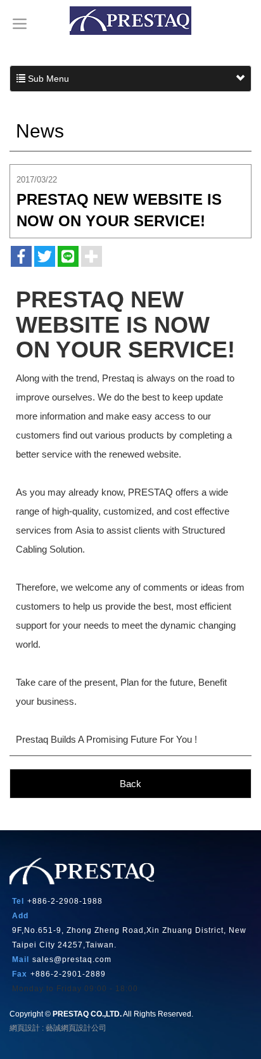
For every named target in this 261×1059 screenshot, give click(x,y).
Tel (18, 901)
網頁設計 (25, 1028)
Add (20, 915)
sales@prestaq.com (71, 959)
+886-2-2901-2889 (68, 974)
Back (130, 783)
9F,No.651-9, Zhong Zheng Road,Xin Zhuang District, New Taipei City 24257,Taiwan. (129, 937)
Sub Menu (47, 79)
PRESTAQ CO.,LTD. (130, 20)
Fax (19, 974)
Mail (20, 959)
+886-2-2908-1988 (65, 901)
